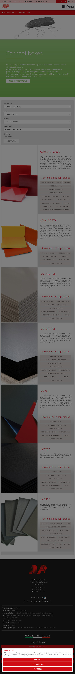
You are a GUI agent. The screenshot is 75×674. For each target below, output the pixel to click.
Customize (37, 669)
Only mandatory (37, 664)
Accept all (37, 660)
